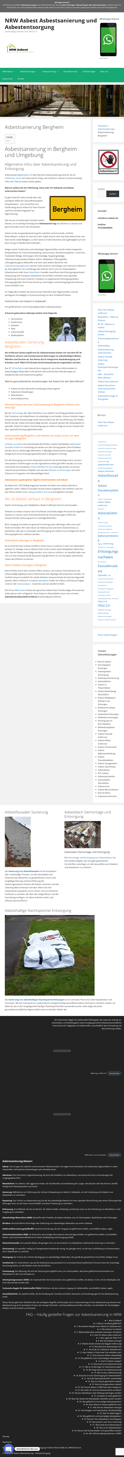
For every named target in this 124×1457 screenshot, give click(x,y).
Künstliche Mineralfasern (106, 579)
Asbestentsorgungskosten (17, 265)
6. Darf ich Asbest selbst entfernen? (107, 1335)
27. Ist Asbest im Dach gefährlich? (108, 1396)
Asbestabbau (104, 345)
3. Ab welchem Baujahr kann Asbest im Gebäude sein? (99, 1326)
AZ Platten (114, 532)
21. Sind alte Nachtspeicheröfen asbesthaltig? (103, 1378)
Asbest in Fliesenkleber (105, 499)
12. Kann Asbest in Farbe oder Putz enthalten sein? (101, 1352)
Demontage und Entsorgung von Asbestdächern (90, 857)
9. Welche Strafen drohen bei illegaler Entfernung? (101, 1343)
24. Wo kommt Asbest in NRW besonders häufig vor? (100, 1387)
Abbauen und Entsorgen (59, 470)
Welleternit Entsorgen (105, 616)
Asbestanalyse (23, 583)
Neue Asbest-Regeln (107, 634)
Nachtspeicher (102, 585)
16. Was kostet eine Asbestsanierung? (106, 1364)
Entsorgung (110, 547)
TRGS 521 (104, 605)
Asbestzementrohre (104, 532)
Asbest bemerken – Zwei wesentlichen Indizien (107, 388)
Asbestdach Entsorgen (105, 452)
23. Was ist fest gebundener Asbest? (107, 1384)
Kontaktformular (70, 71)
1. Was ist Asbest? (114, 1320)
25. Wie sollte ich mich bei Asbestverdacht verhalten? (100, 1390)
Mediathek (44, 580)
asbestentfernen (106, 464)
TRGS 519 (102, 601)
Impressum (7, 1442)
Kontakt (21, 78)
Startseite (102, 125)
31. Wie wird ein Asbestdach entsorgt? (106, 1407)
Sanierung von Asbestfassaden (23, 871)
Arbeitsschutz (102, 442)
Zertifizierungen (88, 71)
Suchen (101, 189)
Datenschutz (7, 78)
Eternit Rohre (102, 562)
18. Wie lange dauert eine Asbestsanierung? (103, 1370)
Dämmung (108, 543)
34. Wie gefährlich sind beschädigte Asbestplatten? (101, 1416)
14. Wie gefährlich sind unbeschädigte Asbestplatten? (100, 1358)
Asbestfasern (34, 272)
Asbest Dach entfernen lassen (107, 448)
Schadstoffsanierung (104, 598)
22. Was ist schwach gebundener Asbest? (105, 1381)
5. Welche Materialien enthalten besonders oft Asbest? (99, 1332)
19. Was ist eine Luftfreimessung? (108, 1372)
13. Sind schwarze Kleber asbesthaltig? (106, 1355)
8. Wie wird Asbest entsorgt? (110, 1341)
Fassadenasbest (108, 568)
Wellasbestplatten (103, 613)
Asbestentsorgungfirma (105, 468)
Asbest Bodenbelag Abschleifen (107, 445)
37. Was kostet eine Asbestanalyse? (107, 1425)
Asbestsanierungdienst (105, 526)
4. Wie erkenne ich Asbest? (111, 1329)
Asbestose (101, 509)
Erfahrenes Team (13, 178)
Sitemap (5, 1436)
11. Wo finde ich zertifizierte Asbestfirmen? (104, 1349)
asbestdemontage (103, 461)
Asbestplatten (107, 515)
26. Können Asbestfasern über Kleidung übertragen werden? (97, 1393)
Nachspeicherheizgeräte (105, 582)
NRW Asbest (7, 71)
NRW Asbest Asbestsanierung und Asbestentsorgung (51, 24)
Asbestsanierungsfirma (105, 529)
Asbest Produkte (103, 522)
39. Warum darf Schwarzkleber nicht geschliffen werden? (98, 1430)
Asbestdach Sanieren (104, 455)
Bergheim (25, 174)
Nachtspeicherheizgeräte (105, 589)
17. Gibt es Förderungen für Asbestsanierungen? (101, 1367)
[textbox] (108, 234)
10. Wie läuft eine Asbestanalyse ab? (107, 1346)
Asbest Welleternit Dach (42, 466)
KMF (109, 575)
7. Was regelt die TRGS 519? (110, 1338)
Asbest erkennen (106, 471)
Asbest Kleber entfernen (104, 504)
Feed (102, 415)
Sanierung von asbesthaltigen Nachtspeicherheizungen (36, 999)
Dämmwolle (101, 547)
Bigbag (100, 544)
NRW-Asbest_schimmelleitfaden (95, 1155)
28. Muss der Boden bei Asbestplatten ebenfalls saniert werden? (95, 1398)
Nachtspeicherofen (104, 592)
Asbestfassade (108, 478)
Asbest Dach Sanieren (108, 381)
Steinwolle (115, 598)
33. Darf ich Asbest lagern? (111, 1413)
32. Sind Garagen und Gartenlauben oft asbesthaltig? (100, 1410)
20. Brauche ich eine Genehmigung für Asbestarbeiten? (99, 1375)
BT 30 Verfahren (16, 368)
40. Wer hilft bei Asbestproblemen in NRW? (104, 1433)
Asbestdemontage (27, 71)
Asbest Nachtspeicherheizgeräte (108, 367)
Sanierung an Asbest (104, 595)
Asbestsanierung (49, 71)
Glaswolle (102, 575)
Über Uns (104, 71)
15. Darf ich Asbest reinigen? (110, 1361)
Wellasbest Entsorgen (104, 610)
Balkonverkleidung (108, 537)
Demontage (17, 413)
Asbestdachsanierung (104, 458)
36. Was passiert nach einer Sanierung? (105, 1422)
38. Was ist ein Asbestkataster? (109, 1427)
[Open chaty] (9, 1449)
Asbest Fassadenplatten (108, 490)
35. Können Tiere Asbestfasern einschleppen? (103, 1419)
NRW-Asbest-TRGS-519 (98, 1073)
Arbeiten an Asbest (14, 444)
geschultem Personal (42, 492)
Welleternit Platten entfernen (107, 620)
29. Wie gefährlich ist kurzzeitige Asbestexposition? (100, 1401)
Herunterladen (114, 1073)
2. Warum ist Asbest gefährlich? (109, 1323)
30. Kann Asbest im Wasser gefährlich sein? (104, 1404)
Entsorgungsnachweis (108, 554)
